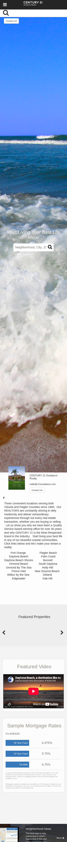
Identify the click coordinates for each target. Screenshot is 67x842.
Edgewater (18, 578)
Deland (47, 574)
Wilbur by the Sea (18, 574)
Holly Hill (48, 567)
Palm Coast (48, 556)
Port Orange (19, 552)
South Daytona (48, 563)
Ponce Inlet (19, 571)
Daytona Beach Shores (18, 560)
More (59, 838)
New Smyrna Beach (47, 571)
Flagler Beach (48, 552)
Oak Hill (47, 578)
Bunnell (48, 560)
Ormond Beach (18, 563)
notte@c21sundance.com (43, 484)
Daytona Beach (18, 556)
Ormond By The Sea (18, 567)
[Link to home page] (33, 4)
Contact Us (11, 21)
